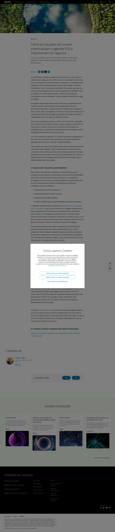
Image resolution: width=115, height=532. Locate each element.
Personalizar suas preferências (57, 281)
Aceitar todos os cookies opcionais (57, 273)
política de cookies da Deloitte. (57, 266)
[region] (57, 266)
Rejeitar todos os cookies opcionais (57, 277)
